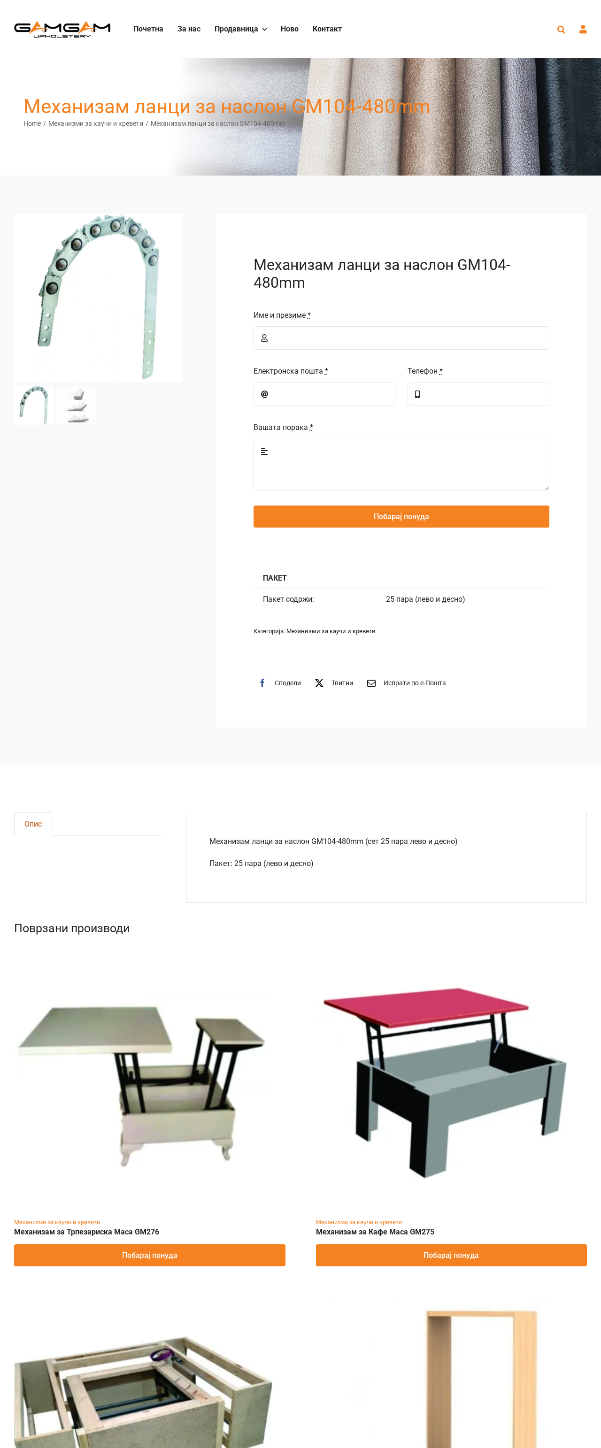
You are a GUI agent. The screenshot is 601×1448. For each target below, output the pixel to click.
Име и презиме (282, 315)
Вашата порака (283, 427)
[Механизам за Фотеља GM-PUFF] (143, 1300)
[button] (561, 29)
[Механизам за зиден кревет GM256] (445, 1300)
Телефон (425, 371)
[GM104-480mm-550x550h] (98, 298)
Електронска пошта (291, 371)
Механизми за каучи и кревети (331, 631)
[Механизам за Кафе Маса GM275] (445, 958)
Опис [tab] (33, 824)
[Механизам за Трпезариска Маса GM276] (143, 958)
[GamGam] (62, 24)
